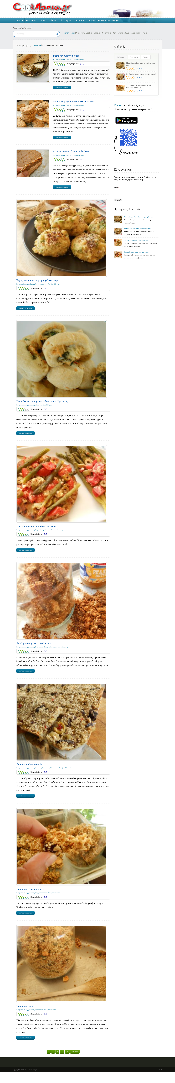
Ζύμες (37, 405)
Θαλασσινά (31, 20)
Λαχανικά (38, 530)
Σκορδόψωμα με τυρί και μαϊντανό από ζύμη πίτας (42, 401)
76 (67, 1052)
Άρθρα (92, 20)
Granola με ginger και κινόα (30, 889)
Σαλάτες (52, 20)
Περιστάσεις (80, 20)
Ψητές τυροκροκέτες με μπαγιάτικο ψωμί (37, 280)
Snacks (97, 33)
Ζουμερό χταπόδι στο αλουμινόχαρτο (136, 252)
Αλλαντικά (106, 33)
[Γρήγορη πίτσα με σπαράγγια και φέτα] (61, 483)
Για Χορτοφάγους (55, 647)
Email (116, 187)
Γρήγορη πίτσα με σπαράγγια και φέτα (36, 526)
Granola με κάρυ (25, 1005)
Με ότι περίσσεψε (40, 284)
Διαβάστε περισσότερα (62, 87)
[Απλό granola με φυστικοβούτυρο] (61, 600)
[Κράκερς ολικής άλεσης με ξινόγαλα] (33, 163)
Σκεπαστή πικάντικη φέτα (66, 55)
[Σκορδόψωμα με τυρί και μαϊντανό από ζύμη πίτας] (61, 358)
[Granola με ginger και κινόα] (61, 846)
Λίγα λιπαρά (45, 530)
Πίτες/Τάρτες (65, 20)
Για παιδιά (135, 33)
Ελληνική (81, 59)
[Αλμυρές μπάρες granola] (61, 721)
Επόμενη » (75, 1052)
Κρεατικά (18, 20)
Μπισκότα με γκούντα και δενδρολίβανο (73, 101)
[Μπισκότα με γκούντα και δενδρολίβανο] (33, 114)
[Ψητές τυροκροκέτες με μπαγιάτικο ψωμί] (61, 237)
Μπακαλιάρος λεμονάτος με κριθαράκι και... (139, 217)
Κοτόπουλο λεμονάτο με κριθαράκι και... (138, 229)
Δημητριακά (39, 647)
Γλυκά (42, 20)
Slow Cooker (86, 33)
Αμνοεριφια (118, 33)
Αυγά (127, 33)
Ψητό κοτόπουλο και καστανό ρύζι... (136, 240)
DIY (77, 33)
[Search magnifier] (57, 34)
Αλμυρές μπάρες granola (29, 764)
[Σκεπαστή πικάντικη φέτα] (33, 68)
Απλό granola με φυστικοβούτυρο (33, 643)
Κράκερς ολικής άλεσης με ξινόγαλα (71, 151)
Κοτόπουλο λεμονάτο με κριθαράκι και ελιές (141, 74)
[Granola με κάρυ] (61, 963)
